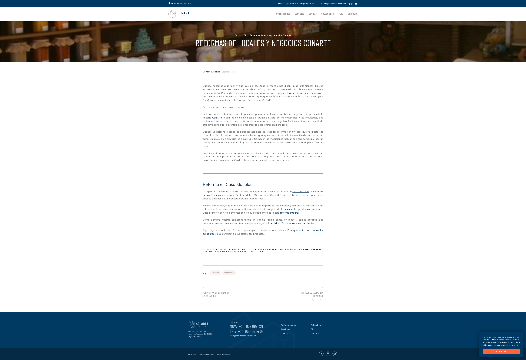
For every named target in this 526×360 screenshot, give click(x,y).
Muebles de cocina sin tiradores (312, 294)
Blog (340, 13)
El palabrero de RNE (259, 100)
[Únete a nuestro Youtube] (356, 4)
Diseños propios (229, 72)
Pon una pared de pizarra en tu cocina (216, 294)
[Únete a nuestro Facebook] (349, 4)
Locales (215, 273)
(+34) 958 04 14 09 (311, 4)
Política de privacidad (206, 354)
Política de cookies (223, 354)
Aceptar (501, 351)
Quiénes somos (283, 13)
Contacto (353, 13)
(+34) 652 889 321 (290, 4)
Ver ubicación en (181, 3)
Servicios (299, 13)
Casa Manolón (300, 191)
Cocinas (313, 13)
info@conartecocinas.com (335, 4)
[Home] (179, 14)
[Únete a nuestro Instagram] (352, 4)
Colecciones (327, 13)
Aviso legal (192, 354)
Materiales (229, 273)
